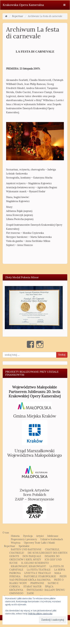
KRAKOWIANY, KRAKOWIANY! (28, 566)
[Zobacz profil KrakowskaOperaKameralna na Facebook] (30, 344)
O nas (6, 532)
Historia (15, 536)
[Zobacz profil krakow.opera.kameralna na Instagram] (40, 344)
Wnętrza (15, 542)
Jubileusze (52, 536)
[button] (34, 307)
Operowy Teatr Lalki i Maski (39, 542)
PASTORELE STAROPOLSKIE (40, 576)
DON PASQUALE (32, 556)
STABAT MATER (32, 586)
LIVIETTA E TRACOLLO (37, 573)
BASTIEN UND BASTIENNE (26, 549)
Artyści (40, 536)
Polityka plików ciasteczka (40, 614)
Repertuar (17, 16)
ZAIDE (30, 593)
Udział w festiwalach (51, 539)
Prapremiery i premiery (24, 539)
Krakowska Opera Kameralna (23, 5)
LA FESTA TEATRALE (39, 569)
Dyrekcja (28, 536)
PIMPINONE (37, 583)
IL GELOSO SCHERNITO (35, 563)
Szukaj (61, 354)
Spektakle (24, 546)
